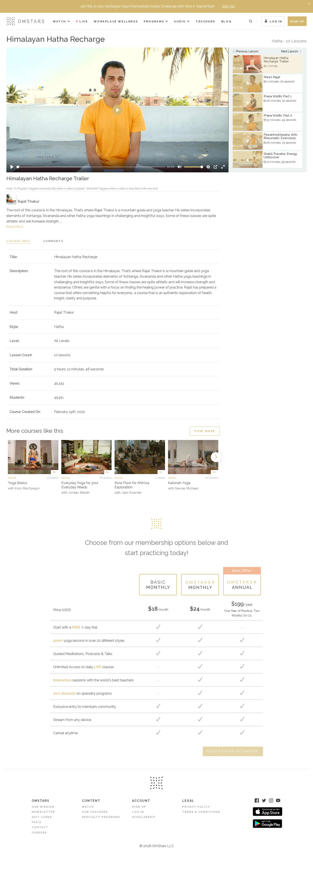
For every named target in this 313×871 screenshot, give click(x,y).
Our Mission (43, 806)
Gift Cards (42, 817)
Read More (14, 227)
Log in (138, 811)
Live (83, 21)
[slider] (90, 167)
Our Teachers (95, 811)
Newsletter (43, 811)
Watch (59, 21)
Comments (53, 241)
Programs (154, 21)
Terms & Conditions (201, 811)
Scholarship (144, 817)
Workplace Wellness (116, 21)
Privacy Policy (196, 806)
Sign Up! (228, 6)
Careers (39, 832)
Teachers (205, 21)
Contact (40, 827)
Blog (226, 21)
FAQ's (36, 822)
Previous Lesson (247, 51)
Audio (180, 21)
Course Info (18, 241)
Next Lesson (289, 51)
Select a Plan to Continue (233, 751)
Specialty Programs (101, 817)
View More (204, 431)
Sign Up (297, 21)
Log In (276, 21)
